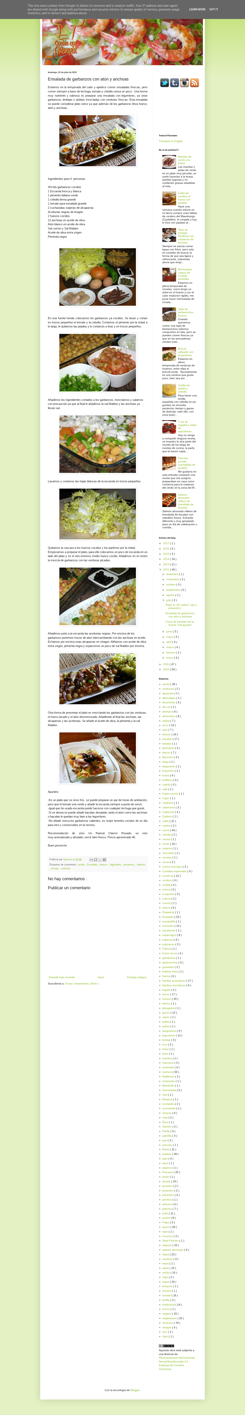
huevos (104, 864)
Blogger (135, 1390)
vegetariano (169, 1318)
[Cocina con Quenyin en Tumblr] (175, 86)
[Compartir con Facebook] (104, 860)
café (165, 789)
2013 (166, 564)
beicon (166, 752)
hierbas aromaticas (174, 980)
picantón (167, 1185)
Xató (165, 1336)
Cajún (166, 798)
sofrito (166, 1272)
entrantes (168, 925)
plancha (167, 1208)
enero (170, 657)
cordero (167, 880)
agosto (170, 595)
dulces (166, 907)
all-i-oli (166, 706)
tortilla (166, 1300)
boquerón (168, 770)
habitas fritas (170, 971)
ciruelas (167, 857)
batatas (167, 743)
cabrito (166, 784)
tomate (55, 868)
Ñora (165, 1122)
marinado (168, 1067)
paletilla (167, 1135)
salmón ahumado (173, 1249)
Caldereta (168, 812)
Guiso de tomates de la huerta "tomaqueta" (180, 623)
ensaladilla (169, 921)
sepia (166, 1263)
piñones (167, 1204)
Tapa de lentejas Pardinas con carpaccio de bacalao (186, 236)
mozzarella (169, 1108)
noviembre (173, 579)
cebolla (167, 834)
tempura (167, 1286)
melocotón (169, 1081)
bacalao (167, 738)
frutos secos (170, 953)
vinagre (167, 1327)
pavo (165, 1163)
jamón (166, 1012)
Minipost (167, 1099)
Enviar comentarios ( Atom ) (82, 983)
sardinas (167, 1259)
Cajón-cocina (170, 793)
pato (165, 1158)
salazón (141, 864)
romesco (168, 1236)
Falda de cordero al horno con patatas (184, 197)
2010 (166, 669)
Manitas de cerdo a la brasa (184, 160)
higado (166, 989)
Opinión (167, 1126)
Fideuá (167, 948)
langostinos (169, 1030)
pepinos (167, 1167)
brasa (166, 775)
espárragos (169, 935)
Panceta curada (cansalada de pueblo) (186, 463)
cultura (166, 898)
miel (165, 1094)
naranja (167, 1112)
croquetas (168, 894)
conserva (168, 875)
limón (166, 1049)
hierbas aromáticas (174, 985)
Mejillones (168, 1076)
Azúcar (167, 734)
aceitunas (168, 688)
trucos (166, 1309)
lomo (165, 1053)
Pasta (166, 1149)
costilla (166, 884)
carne (166, 830)
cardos (166, 825)
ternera (167, 1290)
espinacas (168, 944)
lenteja (166, 1039)
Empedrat (168, 912)
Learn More (197, 9)
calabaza (168, 802)
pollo (165, 1213)
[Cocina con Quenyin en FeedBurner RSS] (194, 86)
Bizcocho (168, 757)
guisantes (168, 967)
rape (165, 1231)
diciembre (172, 574)
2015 (166, 553)
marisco (167, 1071)
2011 (166, 664)
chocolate (168, 853)
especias (168, 939)
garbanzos (169, 957)
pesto (166, 1176)
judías (166, 1026)
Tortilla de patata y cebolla (184, 388)
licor (165, 1044)
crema (166, 889)
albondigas (169, 697)
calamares (169, 807)
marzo (170, 647)
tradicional (169, 1304)
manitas (167, 1058)
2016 (166, 548)
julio (169, 600)
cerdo (166, 843)
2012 (166, 569)
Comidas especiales (174, 871)
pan (165, 1140)
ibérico (166, 1003)
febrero (171, 652)
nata (165, 1117)
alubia (166, 720)
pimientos (129, 864)
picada (166, 1181)
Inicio (101, 977)
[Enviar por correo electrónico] (91, 860)
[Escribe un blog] (96, 860)
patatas (167, 1153)
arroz (165, 725)
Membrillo (168, 1085)
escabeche (169, 930)
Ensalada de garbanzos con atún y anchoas (180, 615)
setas (166, 1268)
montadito (168, 1103)
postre (166, 1217)
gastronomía (170, 962)
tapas (166, 1281)
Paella (166, 1131)
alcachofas (169, 702)
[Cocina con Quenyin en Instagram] (184, 86)
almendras (169, 716)
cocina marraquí (172, 866)
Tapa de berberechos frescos (185, 312)
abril (169, 641)
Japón (166, 1017)
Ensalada (92, 864)
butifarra (167, 779)
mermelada (169, 1090)
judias (166, 1021)
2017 (166, 543)
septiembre (173, 589)
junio (169, 631)
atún (165, 729)
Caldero (167, 816)
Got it (213, 9)
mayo (170, 636)
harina (166, 976)
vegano (167, 1313)
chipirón (167, 848)
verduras (65, 868)
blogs (166, 761)
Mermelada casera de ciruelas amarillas (185, 274)
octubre (171, 584)
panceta (167, 1144)
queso (166, 1226)
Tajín (165, 1277)
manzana (168, 1062)
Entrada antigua (136, 977)
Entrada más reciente (62, 977)
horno (166, 994)
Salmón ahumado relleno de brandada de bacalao (186, 501)
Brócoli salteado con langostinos (186, 352)
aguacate (168, 693)
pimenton (168, 1190)
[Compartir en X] (100, 860)
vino (165, 1331)
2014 (166, 558)
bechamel (168, 747)
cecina (166, 839)
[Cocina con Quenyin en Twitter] (165, 86)
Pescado (168, 1172)
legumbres (116, 864)
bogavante (169, 766)
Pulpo (166, 1222)
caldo (166, 821)
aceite (81, 864)
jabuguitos (169, 1008)
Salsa (166, 1254)
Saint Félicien (170, 1240)
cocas (166, 862)
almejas (167, 711)
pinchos (167, 1199)
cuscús (167, 903)
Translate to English (171, 141)
